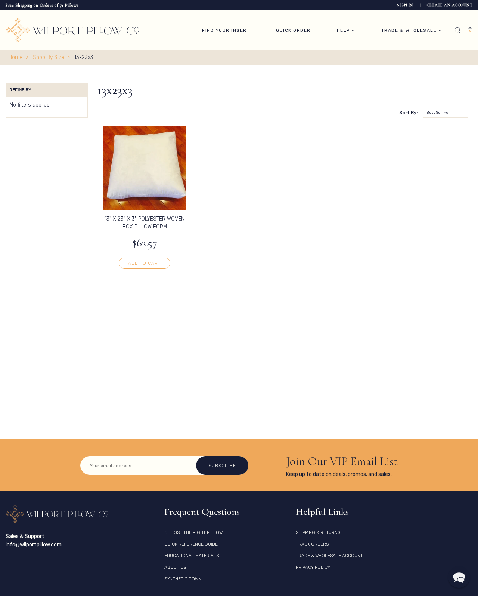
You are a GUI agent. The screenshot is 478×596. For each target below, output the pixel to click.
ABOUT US (175, 567)
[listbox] (445, 113)
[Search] (457, 30)
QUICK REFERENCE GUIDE (191, 544)
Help (344, 30)
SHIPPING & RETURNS (318, 532)
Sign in (405, 5)
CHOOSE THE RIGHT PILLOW (193, 532)
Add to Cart (144, 263)
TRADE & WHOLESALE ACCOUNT (329, 555)
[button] (459, 577)
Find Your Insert (226, 30)
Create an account (450, 5)
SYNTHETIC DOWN (182, 578)
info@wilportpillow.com (34, 544)
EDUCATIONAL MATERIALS (191, 555)
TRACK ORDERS (312, 544)
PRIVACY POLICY (313, 567)
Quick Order (293, 30)
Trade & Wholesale (409, 30)
